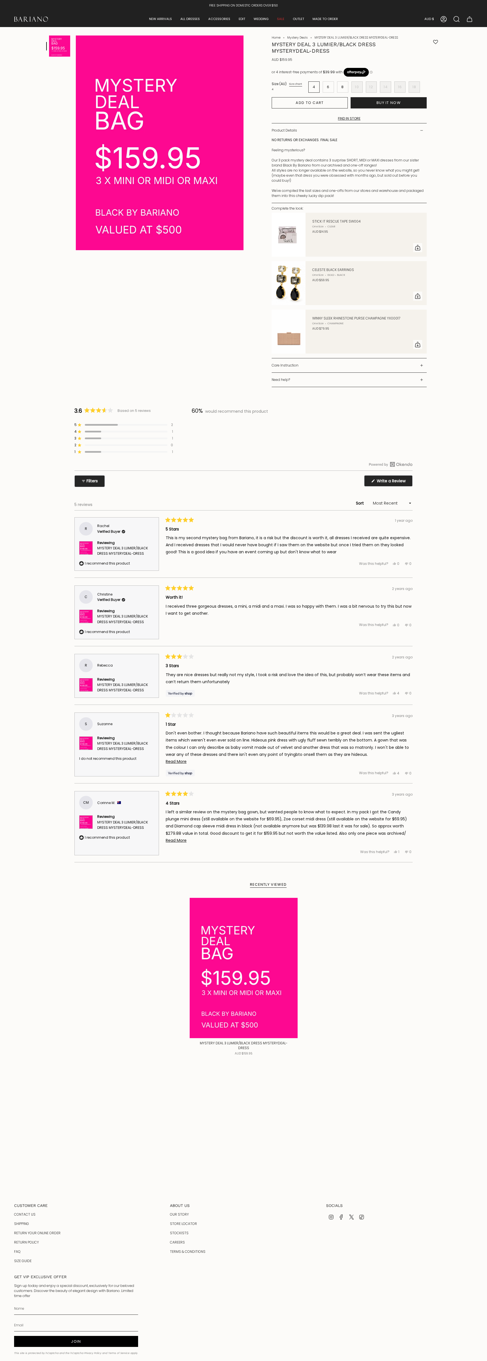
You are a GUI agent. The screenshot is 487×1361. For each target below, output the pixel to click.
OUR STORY (179, 1214)
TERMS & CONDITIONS (187, 1251)
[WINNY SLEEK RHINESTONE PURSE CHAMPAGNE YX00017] (289, 332)
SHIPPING (21, 1223)
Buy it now (389, 102)
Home (276, 37)
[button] (160, 19)
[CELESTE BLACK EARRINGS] (289, 283)
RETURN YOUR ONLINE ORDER (37, 1233)
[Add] (417, 247)
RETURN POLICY (26, 1242)
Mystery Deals (297, 37)
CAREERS (177, 1242)
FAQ (17, 1251)
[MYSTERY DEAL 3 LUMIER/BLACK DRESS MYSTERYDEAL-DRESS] (244, 968)
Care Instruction (285, 365)
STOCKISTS (179, 1233)
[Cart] (469, 19)
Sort (360, 503)
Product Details (284, 130)
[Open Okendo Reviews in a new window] (391, 464)
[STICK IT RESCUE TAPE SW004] (289, 235)
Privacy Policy (92, 1353)
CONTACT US (25, 1214)
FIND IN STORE (349, 118)
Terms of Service (119, 1353)
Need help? (281, 379)
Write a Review (394, 482)
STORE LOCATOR (183, 1223)
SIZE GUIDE (23, 1260)
